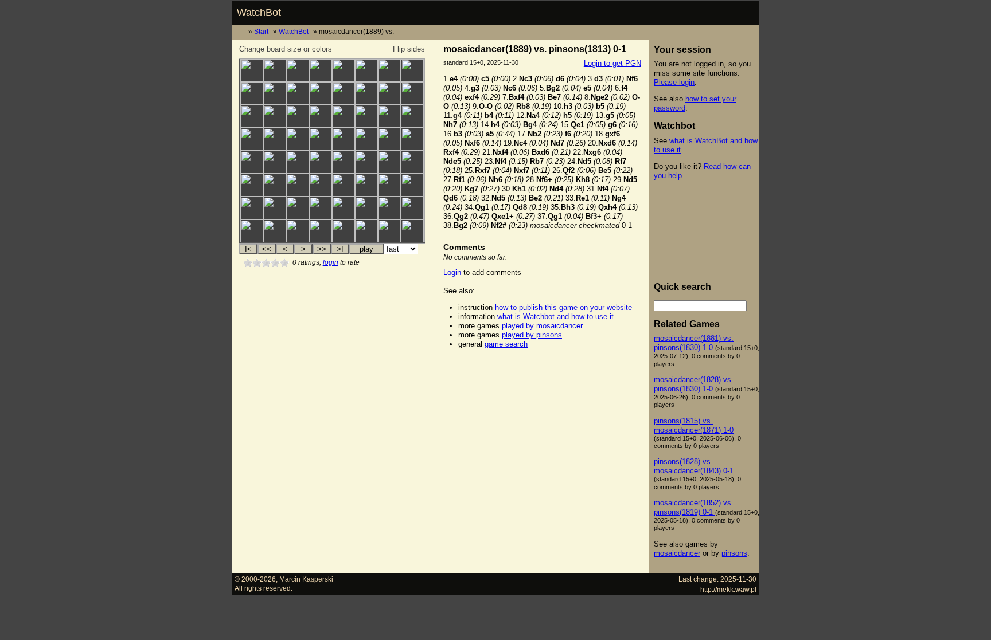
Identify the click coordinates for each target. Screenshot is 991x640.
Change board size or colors (285, 49)
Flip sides (409, 49)
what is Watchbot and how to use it (555, 316)
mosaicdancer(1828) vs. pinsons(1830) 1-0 (694, 384)
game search (506, 344)
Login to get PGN (612, 63)
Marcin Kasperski (306, 579)
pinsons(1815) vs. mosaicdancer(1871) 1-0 (694, 425)
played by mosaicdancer (542, 325)
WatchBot (259, 12)
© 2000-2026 (255, 579)
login (330, 262)
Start (261, 31)
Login (452, 272)
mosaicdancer (677, 553)
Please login (674, 82)
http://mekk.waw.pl (728, 589)
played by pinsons (532, 335)
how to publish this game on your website (563, 307)
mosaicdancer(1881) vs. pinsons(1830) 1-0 (694, 343)
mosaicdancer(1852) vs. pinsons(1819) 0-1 (694, 507)
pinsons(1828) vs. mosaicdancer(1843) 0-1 (694, 466)
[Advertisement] (542, 373)
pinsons (734, 553)
